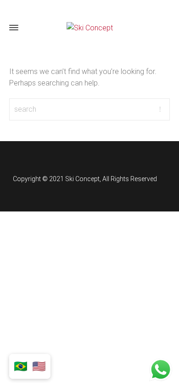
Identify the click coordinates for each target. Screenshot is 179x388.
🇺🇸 (39, 366)
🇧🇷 (21, 366)
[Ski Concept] (89, 28)
